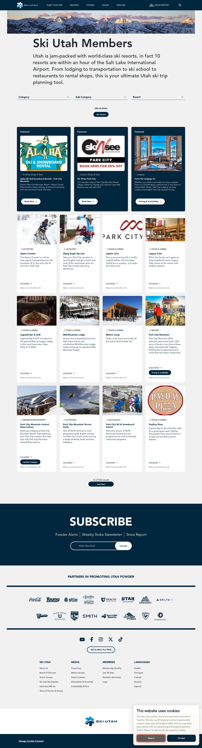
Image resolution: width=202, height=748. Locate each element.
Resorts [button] (74, 5)
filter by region (101, 108)
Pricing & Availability (149, 201)
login (105, 682)
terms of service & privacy (51, 691)
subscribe (123, 546)
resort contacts (78, 677)
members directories (112, 677)
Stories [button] (90, 5)
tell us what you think (101, 649)
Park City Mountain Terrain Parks (77, 425)
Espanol (137, 686)
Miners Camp (113, 334)
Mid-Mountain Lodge (74, 334)
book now (29, 201)
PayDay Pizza (156, 424)
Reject (151, 738)
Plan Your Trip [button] (54, 5)
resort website (154, 367)
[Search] (180, 5)
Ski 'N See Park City (86, 179)
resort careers (46, 677)
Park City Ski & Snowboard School (120, 425)
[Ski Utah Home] (27, 5)
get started (101, 114)
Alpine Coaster (28, 253)
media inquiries (78, 673)
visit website (24, 283)
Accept (181, 738)
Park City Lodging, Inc (145, 179)
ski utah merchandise (49, 682)
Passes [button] (105, 5)
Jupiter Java (112, 253)
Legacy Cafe (155, 253)
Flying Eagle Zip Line (74, 253)
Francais (137, 677)
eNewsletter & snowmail (82, 682)
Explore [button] (121, 5)
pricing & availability (160, 372)
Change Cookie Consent (31, 741)
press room (76, 668)
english (137, 668)
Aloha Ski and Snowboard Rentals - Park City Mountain (41, 180)
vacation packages (30, 462)
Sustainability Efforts (80, 686)
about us (44, 668)
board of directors (48, 673)
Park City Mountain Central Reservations (34, 425)
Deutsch (137, 682)
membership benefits (112, 668)
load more (101, 484)
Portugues (138, 673)
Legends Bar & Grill (30, 334)
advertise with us (47, 686)
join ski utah (108, 673)
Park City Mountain (159, 334)
